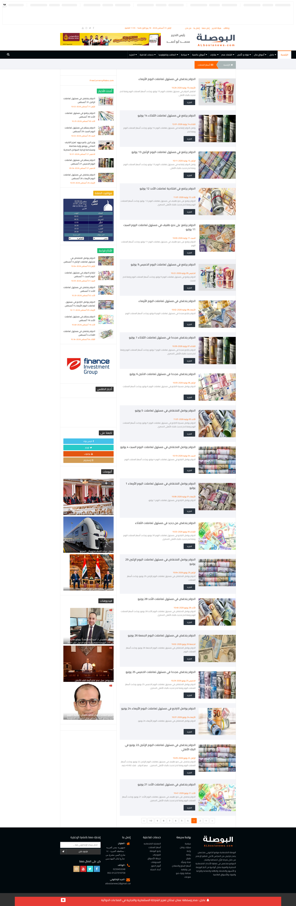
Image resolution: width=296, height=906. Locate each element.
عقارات (213, 55)
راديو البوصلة (155, 851)
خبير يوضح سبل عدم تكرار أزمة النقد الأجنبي (94, 680)
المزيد (132, 55)
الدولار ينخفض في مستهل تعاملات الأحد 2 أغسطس (79, 289)
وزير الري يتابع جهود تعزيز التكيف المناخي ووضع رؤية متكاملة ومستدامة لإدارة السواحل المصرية (79, 146)
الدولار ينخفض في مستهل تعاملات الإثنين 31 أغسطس (79, 100)
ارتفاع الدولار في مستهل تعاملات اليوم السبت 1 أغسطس (80, 274)
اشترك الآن (83, 851)
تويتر (87, 447)
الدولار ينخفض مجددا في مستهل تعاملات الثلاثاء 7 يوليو (162, 337)
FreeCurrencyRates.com (102, 80)
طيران (188, 858)
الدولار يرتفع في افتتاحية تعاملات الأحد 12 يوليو (168, 188)
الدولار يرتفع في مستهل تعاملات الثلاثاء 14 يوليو (167, 115)
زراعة (189, 851)
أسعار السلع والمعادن (181, 866)
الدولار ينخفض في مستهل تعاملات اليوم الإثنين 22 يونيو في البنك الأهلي (160, 747)
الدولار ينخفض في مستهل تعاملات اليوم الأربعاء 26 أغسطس (79, 176)
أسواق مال (259, 55)
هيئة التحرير (217, 28)
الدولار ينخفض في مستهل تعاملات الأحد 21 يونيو (167, 784)
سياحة (184, 55)
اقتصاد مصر (226, 55)
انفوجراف (157, 855)
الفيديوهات (156, 862)
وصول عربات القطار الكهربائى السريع (97, 551)
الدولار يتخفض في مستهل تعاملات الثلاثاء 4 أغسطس (79, 333)
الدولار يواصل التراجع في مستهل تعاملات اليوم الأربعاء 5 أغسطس (80, 304)
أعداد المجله (155, 869)
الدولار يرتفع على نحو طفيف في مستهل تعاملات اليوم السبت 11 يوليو (159, 227)
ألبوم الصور (156, 866)
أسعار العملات (204, 65)
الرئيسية (284, 55)
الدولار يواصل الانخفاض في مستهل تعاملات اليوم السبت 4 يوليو (158, 447)
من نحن (188, 28)
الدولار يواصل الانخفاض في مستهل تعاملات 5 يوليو (165, 410)
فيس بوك (87, 441)
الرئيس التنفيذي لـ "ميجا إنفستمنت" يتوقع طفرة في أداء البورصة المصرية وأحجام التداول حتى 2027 (90, 641)
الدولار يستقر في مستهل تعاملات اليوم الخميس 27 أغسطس (80, 162)
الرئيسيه (226, 65)
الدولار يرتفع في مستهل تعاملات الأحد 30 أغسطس (80, 115)
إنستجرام (87, 460)
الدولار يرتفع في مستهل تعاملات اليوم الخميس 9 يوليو (163, 264)
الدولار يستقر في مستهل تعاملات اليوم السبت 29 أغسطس (80, 129)
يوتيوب (87, 454)
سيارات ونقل (185, 847)
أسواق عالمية (198, 55)
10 (150, 821)
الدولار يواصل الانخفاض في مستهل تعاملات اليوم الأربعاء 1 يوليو (160, 485)
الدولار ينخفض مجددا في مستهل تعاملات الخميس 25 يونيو (160, 671)
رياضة (188, 855)
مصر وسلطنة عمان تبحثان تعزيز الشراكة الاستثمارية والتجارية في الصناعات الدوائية (149, 900)
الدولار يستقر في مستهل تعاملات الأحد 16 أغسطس (80, 318)
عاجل (271, 55)
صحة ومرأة (186, 862)
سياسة (188, 844)
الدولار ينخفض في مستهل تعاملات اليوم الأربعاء (166, 78)
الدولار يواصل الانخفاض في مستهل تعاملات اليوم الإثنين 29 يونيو (160, 561)
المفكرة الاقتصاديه (152, 844)
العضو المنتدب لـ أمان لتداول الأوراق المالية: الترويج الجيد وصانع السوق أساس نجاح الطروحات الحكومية (90, 716)
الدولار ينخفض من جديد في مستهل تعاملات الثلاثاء (165, 522)
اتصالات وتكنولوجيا (167, 55)
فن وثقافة (186, 869)
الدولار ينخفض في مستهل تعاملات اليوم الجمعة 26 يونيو (161, 635)
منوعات (187, 877)
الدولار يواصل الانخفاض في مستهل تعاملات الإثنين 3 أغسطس (79, 260)
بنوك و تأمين (243, 55)
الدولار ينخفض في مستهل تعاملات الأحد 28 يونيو (167, 598)
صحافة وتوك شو (183, 873)
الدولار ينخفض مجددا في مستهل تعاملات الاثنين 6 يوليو (162, 374)
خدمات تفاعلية (147, 55)
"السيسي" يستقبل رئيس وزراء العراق (97, 589)
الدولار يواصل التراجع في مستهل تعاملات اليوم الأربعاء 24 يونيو (158, 708)
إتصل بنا (196, 28)
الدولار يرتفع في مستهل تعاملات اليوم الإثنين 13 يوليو (163, 152)
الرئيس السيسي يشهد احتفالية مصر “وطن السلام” (91, 513)
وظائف (226, 28)
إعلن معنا (206, 28)
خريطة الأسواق (154, 858)
